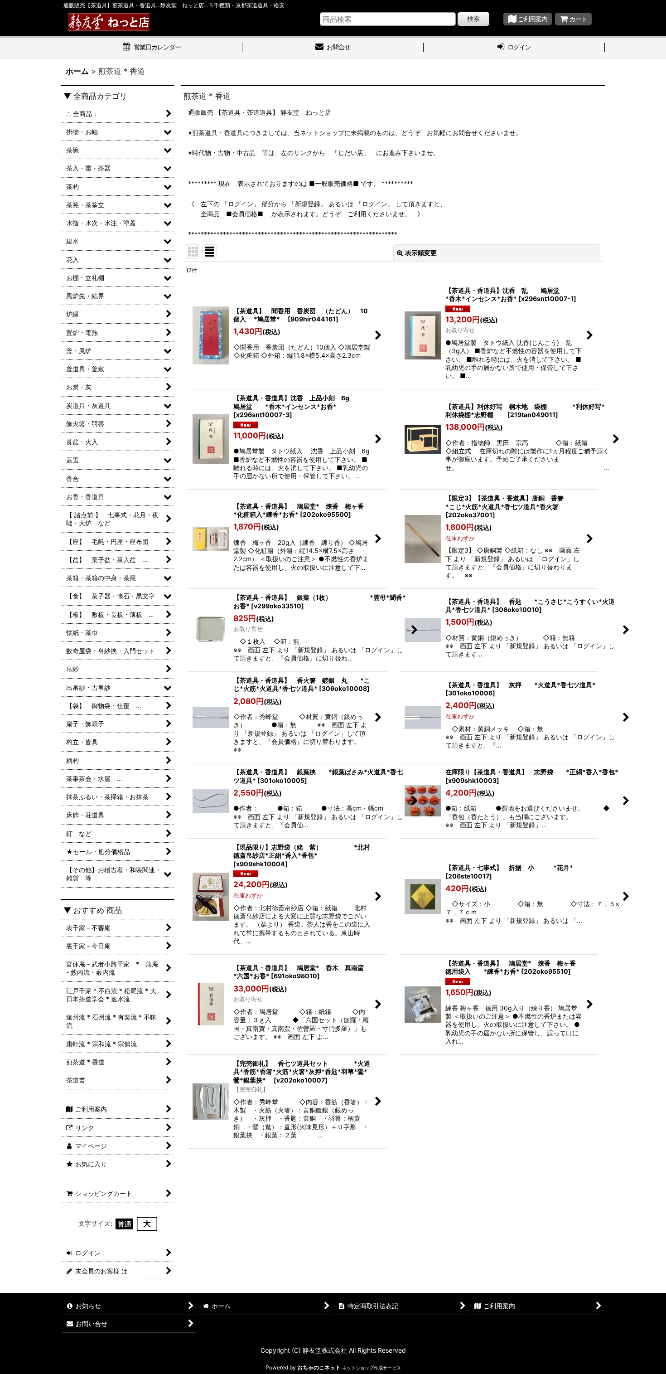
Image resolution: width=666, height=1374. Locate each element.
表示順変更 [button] (421, 253)
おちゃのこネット (319, 1367)
